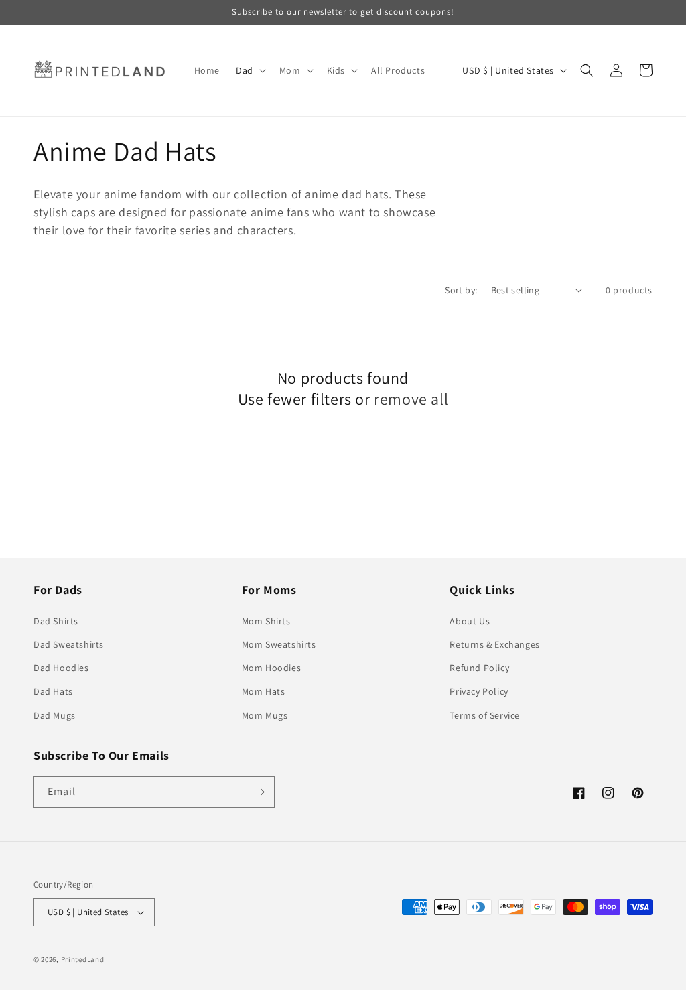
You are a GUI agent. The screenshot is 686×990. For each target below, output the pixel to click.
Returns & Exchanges (494, 644)
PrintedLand (83, 959)
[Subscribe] (259, 792)
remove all (411, 398)
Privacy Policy (479, 691)
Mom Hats (263, 691)
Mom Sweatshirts (279, 644)
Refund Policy (479, 668)
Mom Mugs (265, 715)
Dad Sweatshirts (68, 644)
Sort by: (461, 290)
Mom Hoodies (271, 668)
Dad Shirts (55, 621)
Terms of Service (485, 715)
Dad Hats (53, 691)
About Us (470, 621)
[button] (249, 70)
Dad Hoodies (61, 668)
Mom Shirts (266, 621)
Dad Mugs (54, 715)
